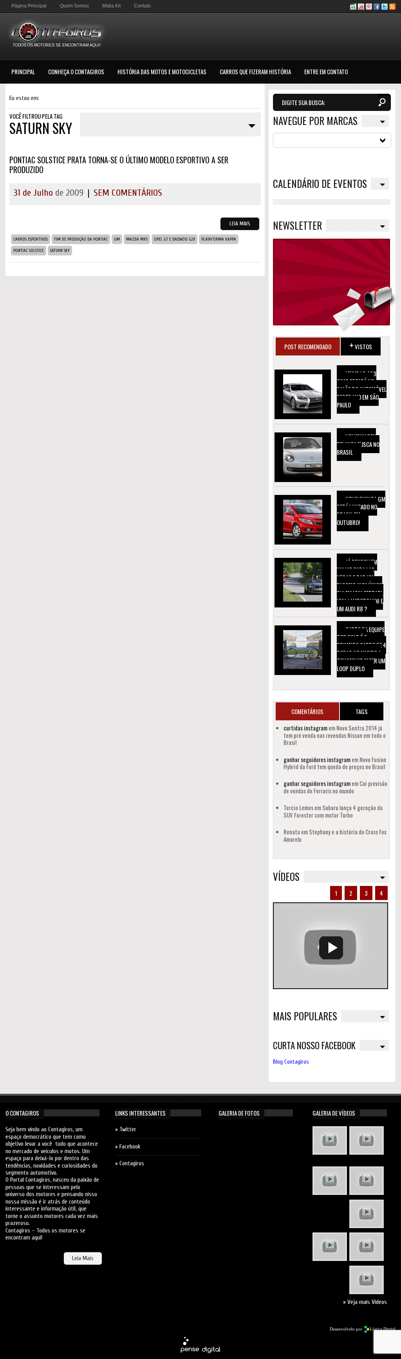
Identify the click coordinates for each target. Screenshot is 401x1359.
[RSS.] (392, 8)
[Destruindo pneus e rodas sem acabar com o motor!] (329, 1247)
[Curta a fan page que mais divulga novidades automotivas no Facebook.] (377, 8)
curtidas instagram (305, 727)
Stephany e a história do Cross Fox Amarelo (335, 835)
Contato (142, 6)
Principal (23, 71)
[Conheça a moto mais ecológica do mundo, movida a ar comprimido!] (366, 1247)
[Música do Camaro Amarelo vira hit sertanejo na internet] (366, 1281)
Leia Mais (239, 223)
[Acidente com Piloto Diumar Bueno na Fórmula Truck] (366, 1215)
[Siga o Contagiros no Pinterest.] (369, 8)
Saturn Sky (60, 250)
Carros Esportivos (30, 239)
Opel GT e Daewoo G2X (174, 239)
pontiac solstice (28, 250)
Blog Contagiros (291, 1062)
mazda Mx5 (137, 239)
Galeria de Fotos (239, 1113)
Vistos (360, 345)
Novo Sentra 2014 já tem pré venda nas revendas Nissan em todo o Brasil (335, 734)
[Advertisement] (253, 36)
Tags (362, 711)
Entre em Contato (326, 71)
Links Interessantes (140, 1113)
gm (117, 239)
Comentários (307, 711)
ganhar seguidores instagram (317, 759)
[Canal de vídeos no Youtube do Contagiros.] (361, 8)
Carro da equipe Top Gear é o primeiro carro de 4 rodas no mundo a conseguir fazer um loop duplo (361, 649)
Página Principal (29, 6)
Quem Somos (74, 6)
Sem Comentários (128, 193)
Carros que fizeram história (255, 71)
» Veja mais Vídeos (365, 1301)
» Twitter (125, 1129)
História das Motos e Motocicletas (161, 71)
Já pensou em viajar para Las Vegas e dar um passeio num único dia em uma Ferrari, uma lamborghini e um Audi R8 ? (360, 585)
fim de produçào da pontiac (81, 239)
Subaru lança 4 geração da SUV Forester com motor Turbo (333, 811)
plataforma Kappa (218, 239)
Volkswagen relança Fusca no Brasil (358, 444)
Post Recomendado (307, 346)
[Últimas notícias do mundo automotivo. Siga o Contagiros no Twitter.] (384, 8)
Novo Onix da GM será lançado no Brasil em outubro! (361, 511)
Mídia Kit (111, 6)
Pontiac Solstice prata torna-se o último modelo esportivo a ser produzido (118, 164)
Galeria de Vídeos (333, 1113)
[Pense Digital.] (200, 1351)
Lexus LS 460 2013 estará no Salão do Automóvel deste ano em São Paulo (362, 389)
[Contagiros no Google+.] (353, 8)
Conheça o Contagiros (76, 71)
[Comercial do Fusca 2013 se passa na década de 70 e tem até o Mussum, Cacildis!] (329, 1181)
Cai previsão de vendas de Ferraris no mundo (335, 787)
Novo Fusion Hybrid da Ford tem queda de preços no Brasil (335, 763)
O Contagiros (22, 1113)
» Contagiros (129, 1163)
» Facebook (127, 1146)
